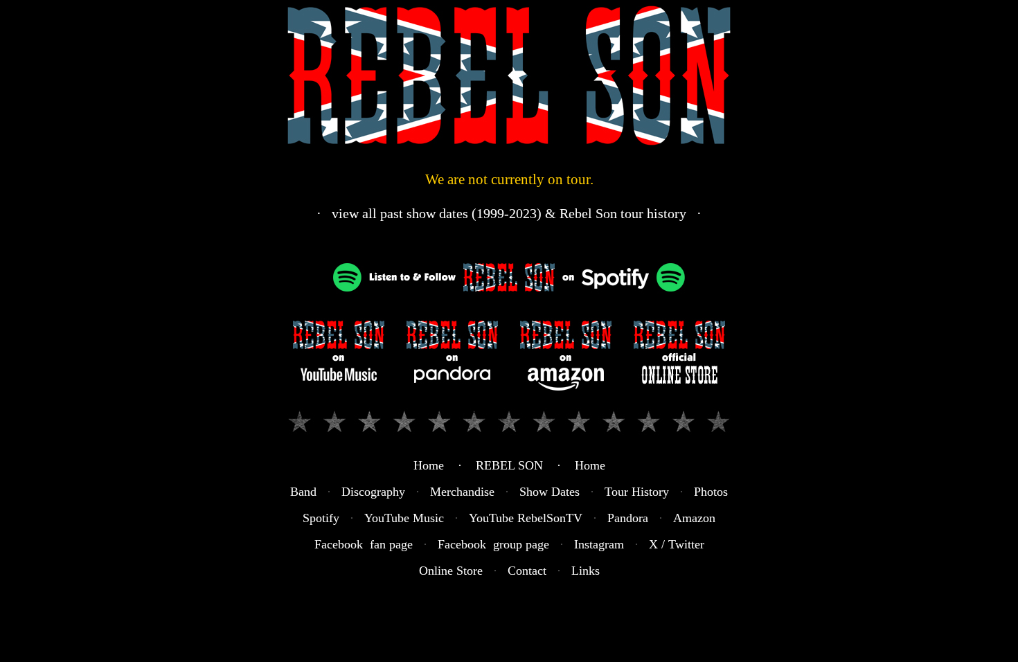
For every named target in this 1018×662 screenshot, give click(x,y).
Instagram (599, 544)
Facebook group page (493, 544)
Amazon (694, 518)
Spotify (321, 518)
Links (585, 571)
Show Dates (549, 492)
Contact (527, 571)
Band (303, 492)
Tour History (637, 492)
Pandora (627, 518)
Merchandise (462, 492)
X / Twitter (676, 544)
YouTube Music (404, 518)
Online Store (451, 571)
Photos (711, 492)
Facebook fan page (363, 544)
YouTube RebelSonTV (525, 518)
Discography (373, 492)
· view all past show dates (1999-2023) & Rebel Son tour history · (509, 213)
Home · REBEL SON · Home (509, 465)
